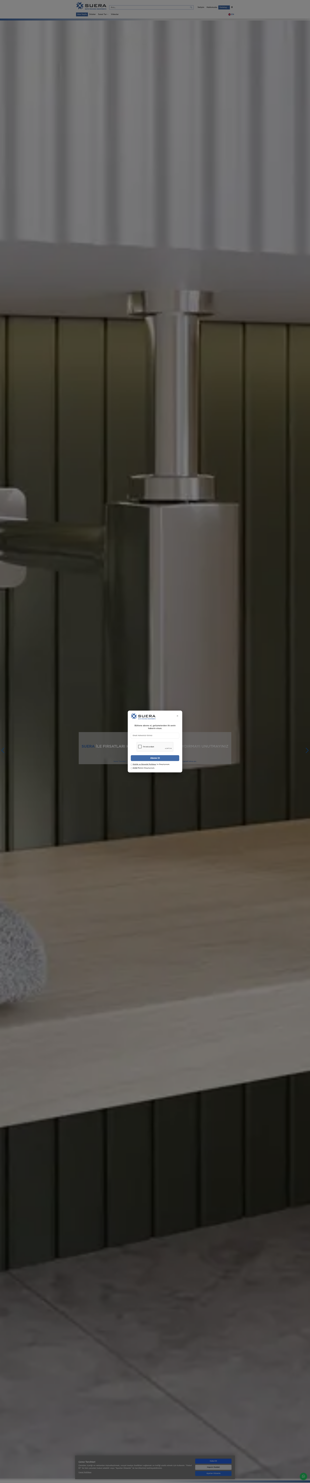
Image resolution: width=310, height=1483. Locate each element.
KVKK (135, 768)
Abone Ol (155, 758)
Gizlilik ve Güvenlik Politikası (144, 764)
